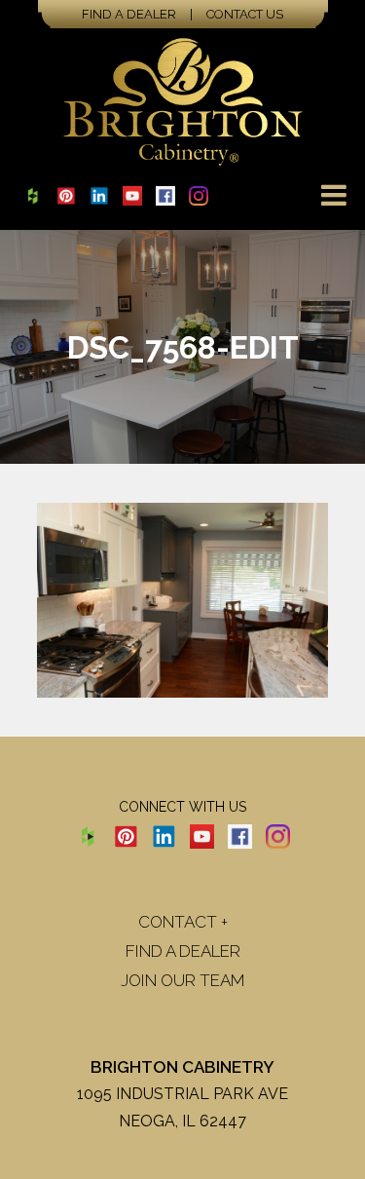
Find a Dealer (129, 14)
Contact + (183, 922)
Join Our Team (183, 980)
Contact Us (244, 14)
